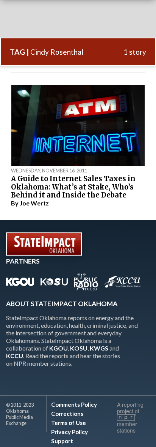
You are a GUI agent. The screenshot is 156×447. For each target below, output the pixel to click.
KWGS (99, 348)
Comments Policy (74, 404)
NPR (126, 417)
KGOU (58, 348)
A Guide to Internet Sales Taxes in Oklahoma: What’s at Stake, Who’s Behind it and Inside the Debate (73, 186)
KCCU (14, 355)
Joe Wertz (34, 203)
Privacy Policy (69, 431)
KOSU (78, 348)
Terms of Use (68, 422)
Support (62, 441)
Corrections (67, 413)
